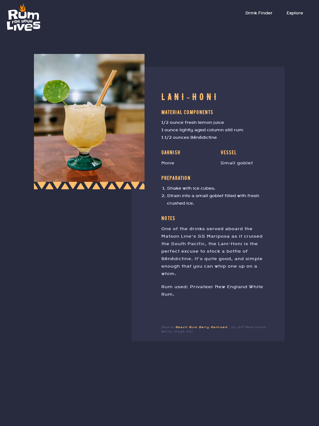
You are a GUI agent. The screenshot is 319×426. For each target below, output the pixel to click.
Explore (295, 13)
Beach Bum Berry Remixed (202, 327)
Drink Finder (259, 13)
